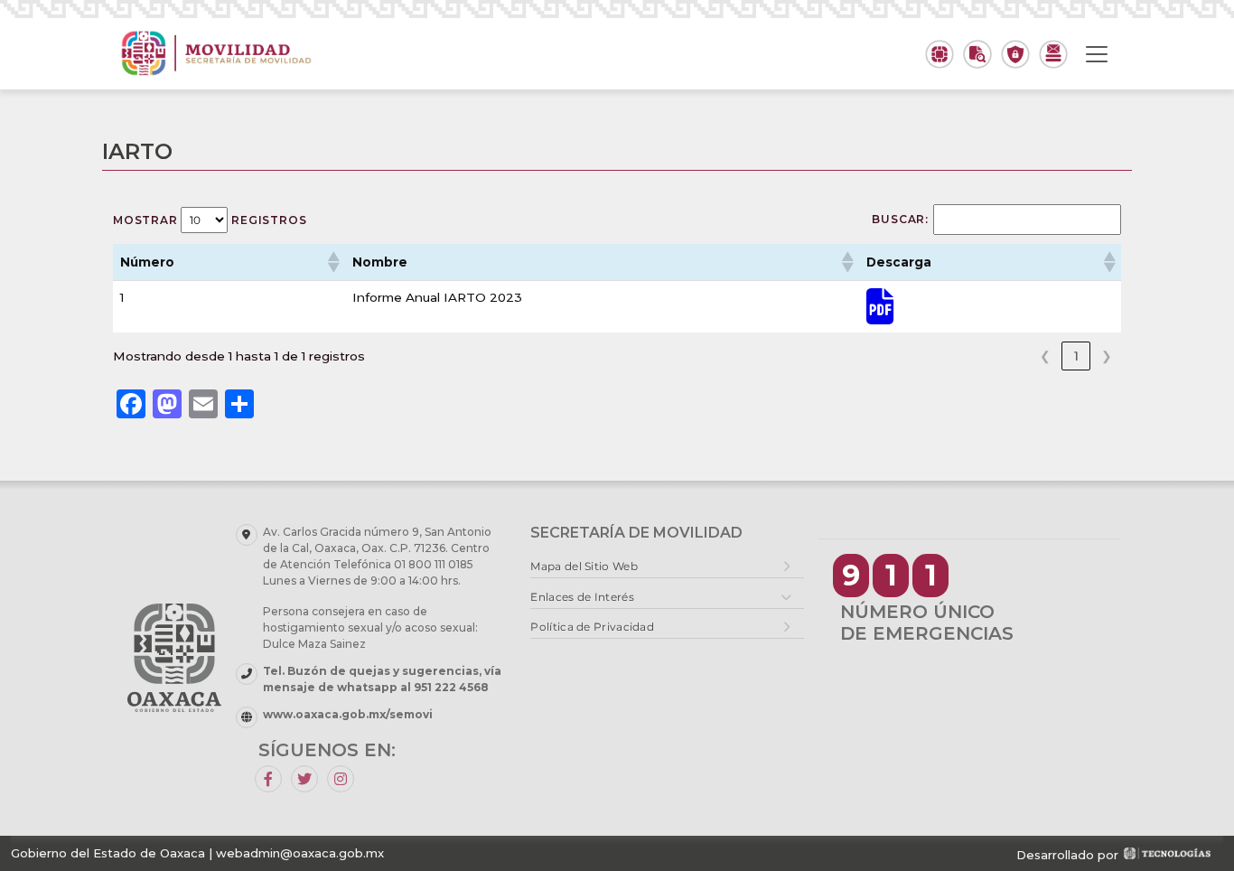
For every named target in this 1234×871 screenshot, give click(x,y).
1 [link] (1076, 356)
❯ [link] (1106, 356)
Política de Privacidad (592, 626)
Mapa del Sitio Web (583, 566)
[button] (332, 262)
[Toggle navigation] (1096, 54)
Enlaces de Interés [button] (581, 597)
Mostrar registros (209, 220)
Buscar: (900, 219)
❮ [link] (1045, 356)
